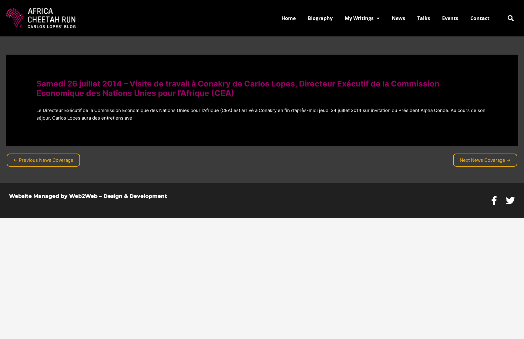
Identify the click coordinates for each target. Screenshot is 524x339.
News (398, 18)
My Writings (359, 18)
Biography (320, 18)
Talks (423, 18)
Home (288, 18)
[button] (511, 18)
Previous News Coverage (43, 160)
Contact (479, 18)
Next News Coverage (485, 160)
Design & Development (135, 196)
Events (450, 18)
